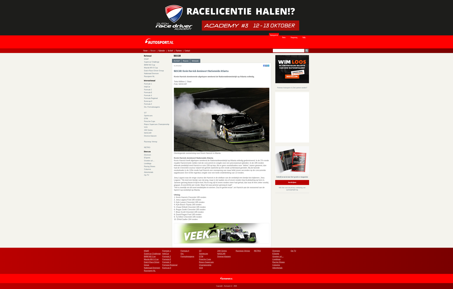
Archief (170, 50)
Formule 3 (148, 95)
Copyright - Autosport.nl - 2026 (226, 286)
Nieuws (153, 50)
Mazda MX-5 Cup (151, 68)
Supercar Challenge (151, 62)
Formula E (148, 92)
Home (145, 50)
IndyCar (147, 87)
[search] (306, 50)
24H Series (148, 130)
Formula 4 (148, 104)
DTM (146, 118)
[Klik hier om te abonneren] (292, 161)
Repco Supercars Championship (156, 124)
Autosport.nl (274, 35)
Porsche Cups (149, 121)
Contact (187, 50)
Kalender (162, 50)
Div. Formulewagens (152, 107)
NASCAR (147, 133)
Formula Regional (151, 98)
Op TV (146, 175)
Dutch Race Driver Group (154, 71)
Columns (147, 169)
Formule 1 (148, 84)
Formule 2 (148, 90)
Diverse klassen (150, 136)
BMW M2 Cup (149, 65)
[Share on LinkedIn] (268, 66)
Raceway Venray (150, 142)
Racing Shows (149, 166)
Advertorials (148, 172)
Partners (179, 50)
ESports (147, 158)
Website (195, 61)
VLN (145, 127)
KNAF (146, 59)
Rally (304, 37)
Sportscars (148, 116)
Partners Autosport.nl (284, 88)
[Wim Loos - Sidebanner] (292, 69)
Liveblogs (147, 163)
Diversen (147, 155)
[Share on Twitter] (266, 66)
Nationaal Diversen (151, 73)
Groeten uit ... (149, 161)
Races (185, 61)
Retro (284, 37)
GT (145, 113)
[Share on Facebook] (264, 66)
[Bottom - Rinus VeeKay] (221, 233)
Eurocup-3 (148, 101)
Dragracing (294, 37)
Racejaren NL (149, 76)
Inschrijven (292, 182)
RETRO (147, 147)
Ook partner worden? (300, 88)
